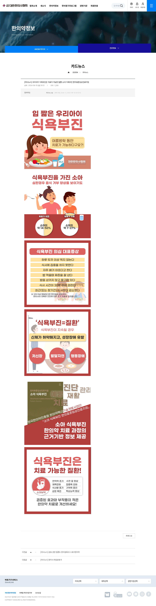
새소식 (43, 6)
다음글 (24, 560)
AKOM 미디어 (39, 49)
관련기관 (83, 6)
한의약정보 (53, 6)
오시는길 (38, 593)
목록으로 (129, 536)
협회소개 (33, 6)
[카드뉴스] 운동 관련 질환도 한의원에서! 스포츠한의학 (60, 552)
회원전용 (94, 6)
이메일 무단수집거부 (25, 593)
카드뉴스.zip (49, 93)
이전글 (24, 552)
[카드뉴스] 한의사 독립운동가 (51, 560)
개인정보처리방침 (10, 593)
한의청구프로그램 (69, 6)
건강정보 (113, 48)
